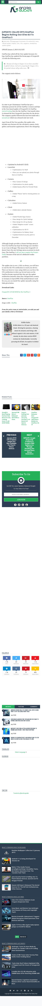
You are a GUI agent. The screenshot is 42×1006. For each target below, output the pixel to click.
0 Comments (22, 41)
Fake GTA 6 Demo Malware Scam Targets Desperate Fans (23, 901)
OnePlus (10, 298)
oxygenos (26, 43)
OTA (21, 43)
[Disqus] (21, 571)
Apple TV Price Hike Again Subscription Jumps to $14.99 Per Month (25, 926)
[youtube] (28, 990)
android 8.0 (31, 41)
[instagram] (21, 990)
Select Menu (2, 2)
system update (6, 45)
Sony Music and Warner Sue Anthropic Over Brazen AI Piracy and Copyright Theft (25, 910)
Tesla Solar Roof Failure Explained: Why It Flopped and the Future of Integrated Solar (26, 965)
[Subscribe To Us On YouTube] (26, 504)
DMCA (17, 936)
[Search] (38, 2)
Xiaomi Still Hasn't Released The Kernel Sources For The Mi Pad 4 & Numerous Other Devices (25, 887)
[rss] (31, 990)
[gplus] (17, 990)
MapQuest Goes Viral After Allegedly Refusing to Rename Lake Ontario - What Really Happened (24, 729)
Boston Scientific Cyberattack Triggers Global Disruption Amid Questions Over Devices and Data (25, 918)
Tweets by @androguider (21, 793)
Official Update (6, 43)
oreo (18, 43)
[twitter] (13, 990)
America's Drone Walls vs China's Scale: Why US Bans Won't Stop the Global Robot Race (25, 710)
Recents (8, 706)
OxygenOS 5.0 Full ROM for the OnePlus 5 (16, 292)
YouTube (21, 706)
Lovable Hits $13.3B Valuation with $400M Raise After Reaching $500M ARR (26, 972)
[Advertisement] (21, 145)
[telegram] (24, 990)
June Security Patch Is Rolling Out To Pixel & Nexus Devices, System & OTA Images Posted (25, 879)
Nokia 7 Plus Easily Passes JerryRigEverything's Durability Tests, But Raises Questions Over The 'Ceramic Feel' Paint (25, 870)
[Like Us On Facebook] (15, 504)
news (36, 41)
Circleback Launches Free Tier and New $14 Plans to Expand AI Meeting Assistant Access (25, 719)
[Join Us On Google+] (22, 504)
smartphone (33, 43)
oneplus (13, 43)
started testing (7, 111)
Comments (33, 706)
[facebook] (10, 990)
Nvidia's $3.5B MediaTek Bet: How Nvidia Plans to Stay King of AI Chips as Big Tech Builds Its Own (25, 738)
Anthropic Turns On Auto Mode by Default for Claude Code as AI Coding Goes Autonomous (25, 948)
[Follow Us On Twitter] (19, 504)
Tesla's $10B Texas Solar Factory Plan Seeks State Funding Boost (25, 956)
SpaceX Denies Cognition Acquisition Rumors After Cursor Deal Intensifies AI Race (25, 982)
